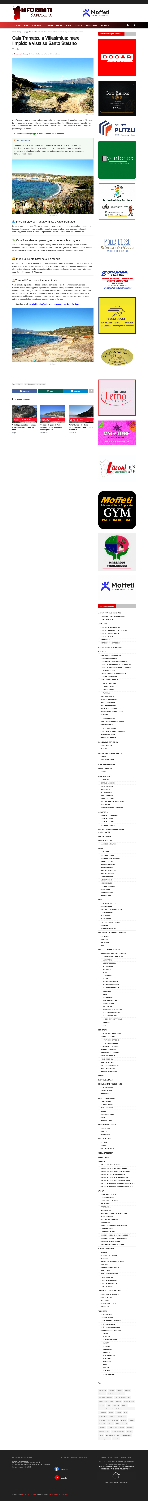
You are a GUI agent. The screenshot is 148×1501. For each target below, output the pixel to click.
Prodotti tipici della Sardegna (112, 808)
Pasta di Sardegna (107, 798)
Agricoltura (105, 1128)
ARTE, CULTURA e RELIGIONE (109, 613)
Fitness (105, 979)
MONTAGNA (36, 25)
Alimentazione (106, 1102)
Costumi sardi (106, 693)
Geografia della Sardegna (111, 858)
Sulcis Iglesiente (109, 1374)
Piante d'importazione (111, 1040)
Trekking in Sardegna (109, 1071)
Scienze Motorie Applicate (112, 1019)
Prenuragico (105, 1222)
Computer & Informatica (110, 1294)
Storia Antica (106, 1271)
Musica (101, 1076)
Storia (101, 1191)
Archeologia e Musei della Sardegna (114, 661)
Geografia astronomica (110, 816)
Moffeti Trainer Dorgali (109, 950)
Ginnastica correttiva (111, 985)
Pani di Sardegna (107, 795)
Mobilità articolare (110, 1000)
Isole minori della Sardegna (111, 910)
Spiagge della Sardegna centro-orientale (117, 1187)
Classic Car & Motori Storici (110, 647)
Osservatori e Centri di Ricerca (112, 722)
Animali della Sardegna (110, 658)
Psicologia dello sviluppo (112, 1010)
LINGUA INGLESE (104, 836)
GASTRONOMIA (91, 25)
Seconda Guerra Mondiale (110, 1268)
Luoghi (101, 848)
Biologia (104, 1142)
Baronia (119, 1390)
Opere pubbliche (107, 877)
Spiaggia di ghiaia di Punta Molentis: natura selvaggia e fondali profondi (51, 427)
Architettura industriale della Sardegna (117, 667)
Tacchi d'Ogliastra (108, 1068)
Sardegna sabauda (108, 1232)
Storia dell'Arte (107, 619)
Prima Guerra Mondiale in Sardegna (114, 1226)
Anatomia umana (107, 1105)
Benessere (107, 969)
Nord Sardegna (113, 1420)
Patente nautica (107, 1091)
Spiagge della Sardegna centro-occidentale (118, 1184)
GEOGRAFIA (103, 812)
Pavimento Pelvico (109, 1003)
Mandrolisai (107, 1349)
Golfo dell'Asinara (115, 1409)
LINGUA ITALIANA (105, 840)
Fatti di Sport (105, 640)
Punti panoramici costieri (110, 922)
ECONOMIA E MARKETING (108, 742)
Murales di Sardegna (109, 705)
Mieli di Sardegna (107, 792)
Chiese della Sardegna (109, 680)
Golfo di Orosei (129, 1409)
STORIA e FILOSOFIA (106, 1248)
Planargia (107, 1371)
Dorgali (101, 1405)
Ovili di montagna (107, 1059)
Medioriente (122, 1416)
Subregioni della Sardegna (111, 1330)
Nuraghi (131, 1420)
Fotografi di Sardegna (109, 699)
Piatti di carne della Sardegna (112, 802)
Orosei (124, 1424)
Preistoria (104, 1265)
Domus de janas (129, 1401)
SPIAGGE (17, 25)
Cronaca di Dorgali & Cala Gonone (114, 631)
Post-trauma (107, 1007)
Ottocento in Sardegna (109, 1219)
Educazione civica (107, 760)
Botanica (104, 1145)
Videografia (105, 1307)
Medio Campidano (109, 1355)
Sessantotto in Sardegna (110, 1241)
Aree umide (105, 852)
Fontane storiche (107, 696)
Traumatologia (106, 1120)
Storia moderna (107, 1286)
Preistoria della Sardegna (116, 1427)
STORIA (68, 25)
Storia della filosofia (109, 1283)
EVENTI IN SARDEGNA (106, 764)
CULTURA (78, 25)
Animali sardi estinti (108, 1195)
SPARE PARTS (103, 1157)
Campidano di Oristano (111, 1340)
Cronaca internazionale (110, 634)
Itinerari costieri (107, 913)
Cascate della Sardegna (110, 1046)
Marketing (104, 749)
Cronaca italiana (107, 637)
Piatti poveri (105, 805)
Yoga (104, 1025)
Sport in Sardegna (108, 725)
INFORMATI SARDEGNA (28, 1494)
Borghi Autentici (107, 1318)
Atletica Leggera (109, 963)
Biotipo (105, 972)
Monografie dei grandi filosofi (112, 1261)
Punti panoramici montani (110, 1065)
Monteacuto (107, 1358)
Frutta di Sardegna (108, 783)
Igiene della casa (107, 1114)
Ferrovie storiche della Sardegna (114, 1213)
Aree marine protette (109, 903)
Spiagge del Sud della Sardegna (33, 32)
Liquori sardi (105, 789)
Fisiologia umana (107, 1108)
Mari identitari (106, 919)
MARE (26, 25)
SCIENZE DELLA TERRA (107, 1125)
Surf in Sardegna (109, 728)
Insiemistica (105, 942)
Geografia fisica (107, 819)
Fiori (108, 1405)
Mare (100, 900)
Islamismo (102, 1412)
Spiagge (19, 32)
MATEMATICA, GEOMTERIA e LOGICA (112, 932)
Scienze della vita (107, 1149)
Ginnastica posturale (111, 988)
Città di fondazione (108, 1324)
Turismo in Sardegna (108, 738)
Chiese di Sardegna (105, 1397)
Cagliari (110, 1394)
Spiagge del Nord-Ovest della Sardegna (116, 1171)
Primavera (130, 1427)
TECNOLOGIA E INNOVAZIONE (109, 1291)
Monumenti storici (107, 874)
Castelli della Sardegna (110, 1201)
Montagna (102, 1030)
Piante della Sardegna (111, 1043)
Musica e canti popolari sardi (112, 712)
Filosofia (104, 1252)
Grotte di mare (106, 906)
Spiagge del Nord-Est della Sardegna (115, 1168)
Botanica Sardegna (108, 1037)
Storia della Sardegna (113, 1435)
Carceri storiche (107, 855)
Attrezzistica (108, 966)
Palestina (102, 1427)
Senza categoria (105, 1153)
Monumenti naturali (108, 871)
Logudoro (106, 1346)
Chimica (103, 772)
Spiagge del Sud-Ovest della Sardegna (115, 1180)
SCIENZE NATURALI (105, 1139)
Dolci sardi (105, 780)
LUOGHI (59, 25)
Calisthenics (107, 975)
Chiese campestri (109, 683)
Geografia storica (108, 825)
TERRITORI (49, 25)
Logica (103, 945)
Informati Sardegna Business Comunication (111, 830)
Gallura (106, 1343)
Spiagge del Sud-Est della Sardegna (114, 1177)
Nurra (105, 1365)
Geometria (104, 939)
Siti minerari (105, 889)
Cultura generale (107, 1088)
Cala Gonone (119, 1394)
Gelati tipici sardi (107, 786)
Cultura (102, 651)
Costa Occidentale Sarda (122, 1397)
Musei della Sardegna (109, 708)
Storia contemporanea (109, 1274)
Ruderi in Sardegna (108, 886)
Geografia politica (108, 822)
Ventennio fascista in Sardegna (112, 1244)
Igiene (105, 994)
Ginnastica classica (110, 982)
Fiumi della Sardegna (109, 1050)
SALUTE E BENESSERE (106, 1098)
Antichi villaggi (106, 1315)
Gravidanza (107, 991)
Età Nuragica (106, 1207)
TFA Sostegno (106, 1094)
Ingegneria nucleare (108, 1304)
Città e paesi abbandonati (110, 1327)
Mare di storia (106, 916)
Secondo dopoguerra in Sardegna (114, 1238)
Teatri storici (106, 895)
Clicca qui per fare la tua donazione (116, 1482)
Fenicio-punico (106, 1210)
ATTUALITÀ (102, 624)
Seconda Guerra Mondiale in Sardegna (115, 1235)
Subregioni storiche (108, 892)
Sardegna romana (107, 1229)
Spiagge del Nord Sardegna (111, 1165)
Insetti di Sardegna (108, 1056)
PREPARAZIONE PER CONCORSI (110, 1084)
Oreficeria (105, 715)
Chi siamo (105, 25)
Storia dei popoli (107, 1277)
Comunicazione (106, 1297)
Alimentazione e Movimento (113, 957)
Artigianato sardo (108, 671)
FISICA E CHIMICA (105, 768)
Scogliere (104, 925)
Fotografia (105, 1301)
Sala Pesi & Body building (112, 1013)
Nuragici (102, 1424)
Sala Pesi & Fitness (110, 1016)
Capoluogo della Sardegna (111, 1321)
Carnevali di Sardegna (109, 677)
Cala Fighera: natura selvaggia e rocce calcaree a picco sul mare (24, 427)
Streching (106, 1022)
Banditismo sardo (107, 1198)
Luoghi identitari (107, 867)
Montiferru (107, 1362)
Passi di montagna (107, 1062)
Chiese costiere (109, 686)
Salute (103, 1117)
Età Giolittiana (106, 1204)
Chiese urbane (108, 690)
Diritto (103, 757)
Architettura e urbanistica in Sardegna (116, 664)
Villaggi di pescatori (108, 928)
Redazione (17, 54)
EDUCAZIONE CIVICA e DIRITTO (110, 753)
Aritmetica (105, 936)
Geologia (104, 1131)
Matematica (103, 1416)
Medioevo (104, 1258)
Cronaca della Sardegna (110, 627)
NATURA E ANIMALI (105, 1080)
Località (118, 1412)
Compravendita (106, 746)
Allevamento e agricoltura (111, 655)
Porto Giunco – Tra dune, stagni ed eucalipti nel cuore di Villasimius (81, 427)
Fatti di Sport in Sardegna (110, 643)
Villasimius (41, 384)
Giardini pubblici (107, 861)
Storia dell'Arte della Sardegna (113, 732)
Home (14, 32)
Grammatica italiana (108, 844)
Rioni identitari (106, 883)
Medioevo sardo (107, 1216)
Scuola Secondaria (118, 1431)
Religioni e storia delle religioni (113, 616)
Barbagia (106, 1337)
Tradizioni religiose (108, 735)
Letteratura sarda (108, 702)
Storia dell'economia (109, 1280)
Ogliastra (106, 1368)
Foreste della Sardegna (110, 1053)
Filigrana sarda (109, 718)
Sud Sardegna (30, 384)
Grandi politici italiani (109, 1255)
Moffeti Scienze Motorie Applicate (113, 953)
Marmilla (106, 1352)
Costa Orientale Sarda (106, 1401)
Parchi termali (106, 880)
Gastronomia (104, 776)
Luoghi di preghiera (108, 864)
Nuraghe (123, 1420)
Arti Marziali (107, 960)
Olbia (118, 1424)
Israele (111, 1412)
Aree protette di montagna (111, 1033)
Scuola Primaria (104, 1431)
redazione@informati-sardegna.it (58, 1494)
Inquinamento (108, 997)
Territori (102, 1311)
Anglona (106, 1334)
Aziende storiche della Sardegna (113, 674)
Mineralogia (105, 1135)
